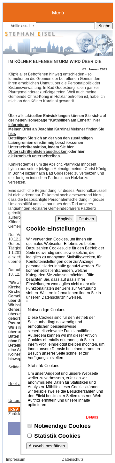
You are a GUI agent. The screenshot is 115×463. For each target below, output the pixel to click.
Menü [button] (58, 12)
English (65, 218)
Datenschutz (72, 459)
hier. (12, 133)
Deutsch (86, 218)
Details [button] (92, 417)
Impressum (15, 459)
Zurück (14, 414)
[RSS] (14, 410)
